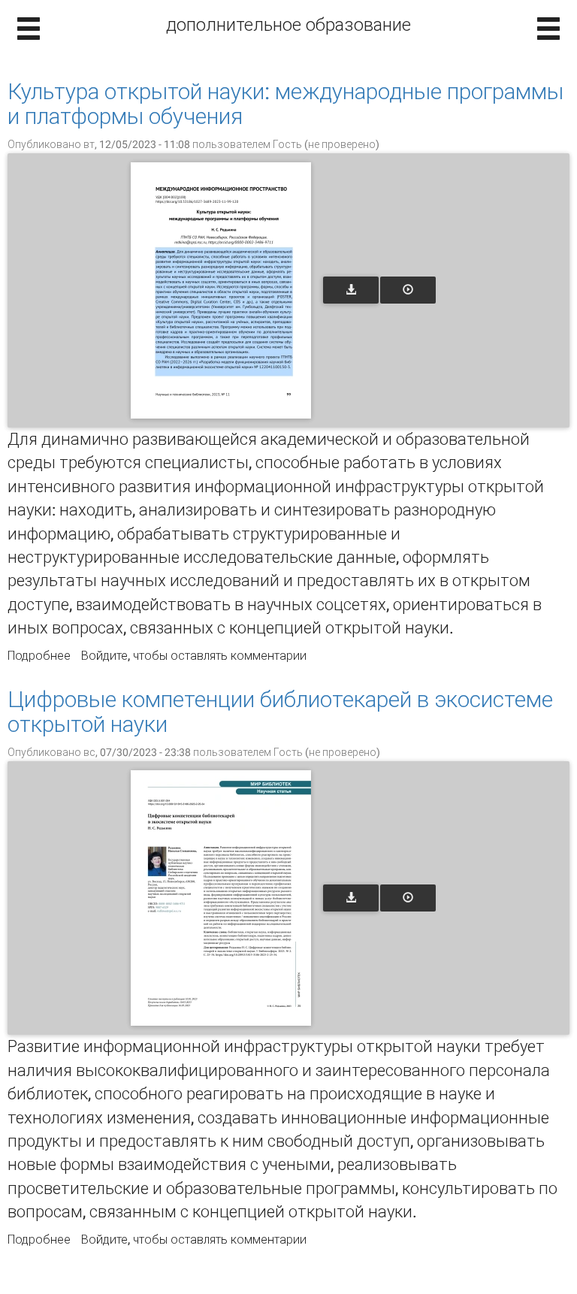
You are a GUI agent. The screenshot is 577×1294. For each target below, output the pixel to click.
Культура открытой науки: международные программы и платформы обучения (285, 103)
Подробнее (39, 656)
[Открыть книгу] (221, 290)
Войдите (104, 656)
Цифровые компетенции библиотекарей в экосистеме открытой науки (280, 711)
